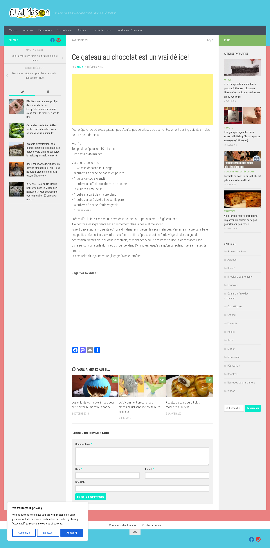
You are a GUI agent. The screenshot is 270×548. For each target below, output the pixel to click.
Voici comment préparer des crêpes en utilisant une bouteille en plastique (139, 407)
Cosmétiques (65, 30)
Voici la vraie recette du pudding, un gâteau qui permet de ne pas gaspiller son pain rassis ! (241, 220)
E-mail (149, 469)
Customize (24, 532)
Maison (13, 30)
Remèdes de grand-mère (241, 382)
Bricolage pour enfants (240, 276)
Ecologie (232, 323)
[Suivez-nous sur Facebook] (52, 40)
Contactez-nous (102, 30)
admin (80, 67)
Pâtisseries (45, 30)
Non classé (233, 357)
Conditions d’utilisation (130, 30)
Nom (78, 469)
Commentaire (83, 444)
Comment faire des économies (239, 171)
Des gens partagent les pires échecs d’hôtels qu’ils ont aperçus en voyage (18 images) (242, 136)
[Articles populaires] (48, 92)
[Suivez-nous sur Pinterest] (58, 40)
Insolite (228, 127)
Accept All (71, 532)
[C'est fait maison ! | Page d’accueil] (29, 12)
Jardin (230, 340)
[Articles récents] (22, 92)
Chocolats (233, 285)
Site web (79, 482)
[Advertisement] (142, 99)
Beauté (231, 268)
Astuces (83, 30)
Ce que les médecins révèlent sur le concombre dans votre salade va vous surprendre (41, 129)
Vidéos (231, 391)
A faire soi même (236, 251)
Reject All (48, 532)
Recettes (28, 30)
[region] (47, 521)
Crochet (231, 315)
